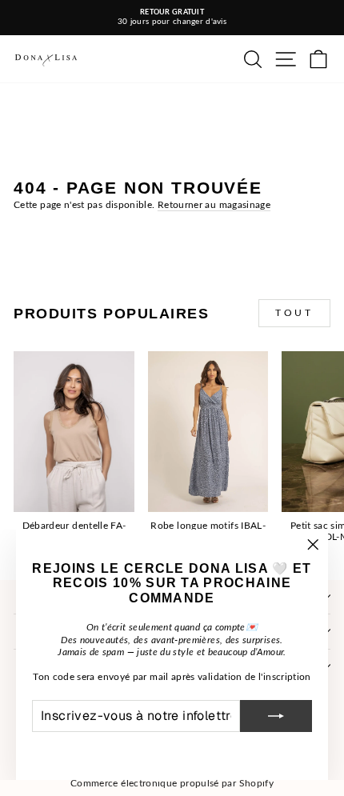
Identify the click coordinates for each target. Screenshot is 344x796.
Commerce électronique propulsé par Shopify (172, 783)
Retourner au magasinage (214, 205)
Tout (294, 313)
